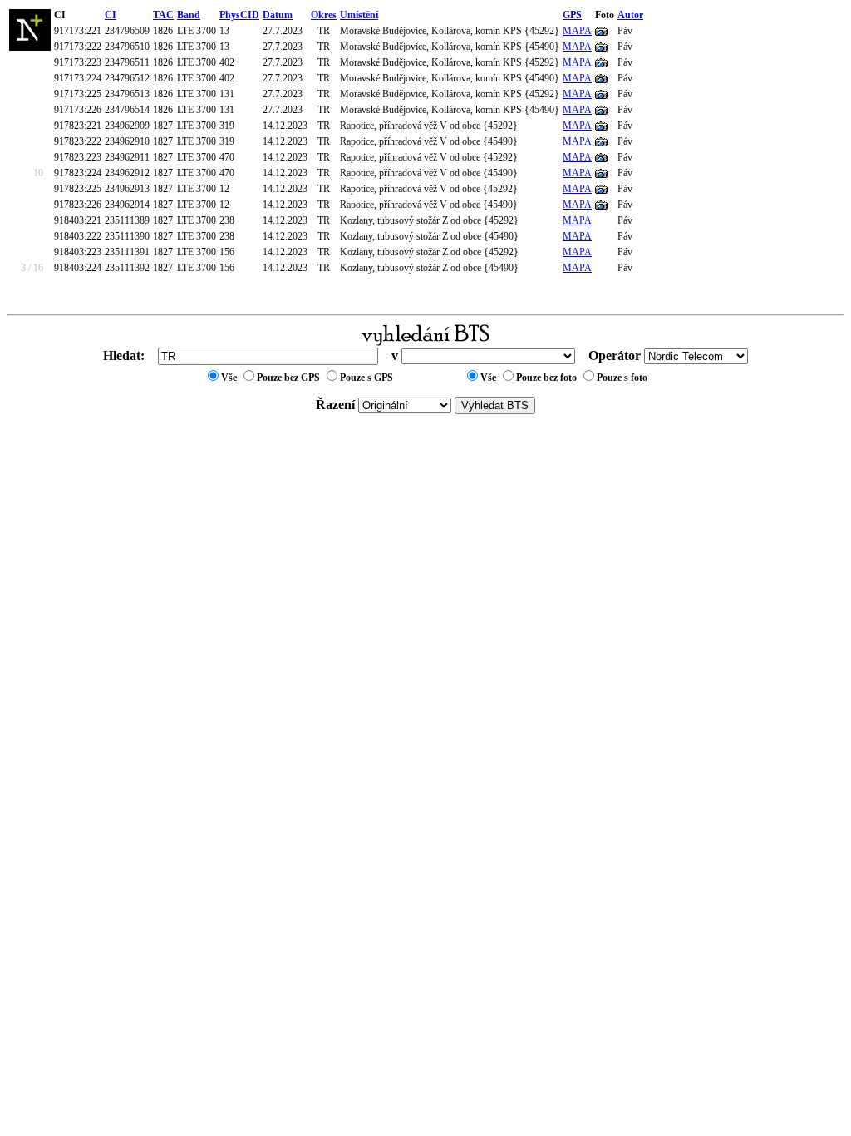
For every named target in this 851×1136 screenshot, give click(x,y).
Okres (324, 15)
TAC (163, 15)
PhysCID (239, 15)
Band (188, 15)
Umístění (359, 15)
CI (110, 15)
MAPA (577, 31)
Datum (278, 15)
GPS (572, 15)
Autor (630, 15)
